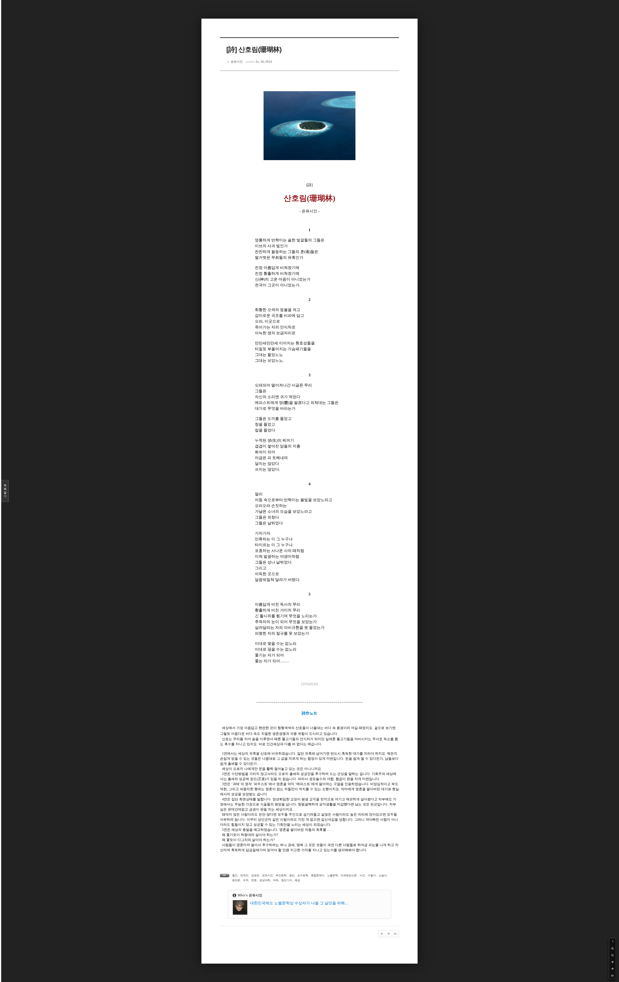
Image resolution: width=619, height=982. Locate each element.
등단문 (236, 880)
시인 (362, 875)
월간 (234, 875)
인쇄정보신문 (349, 875)
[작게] (612, 955)
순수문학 (302, 875)
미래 (275, 880)
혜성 (297, 880)
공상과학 (264, 880)
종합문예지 (317, 875)
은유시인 (267, 875)
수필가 (372, 875)
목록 (5, 491)
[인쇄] (612, 975)
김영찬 (255, 875)
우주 (245, 880)
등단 (292, 875)
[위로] (612, 962)
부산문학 (281, 875)
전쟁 (254, 880)
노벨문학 (332, 875)
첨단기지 (286, 880)
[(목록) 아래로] (612, 968)
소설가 (383, 875)
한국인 (244, 875)
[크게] (612, 948)
